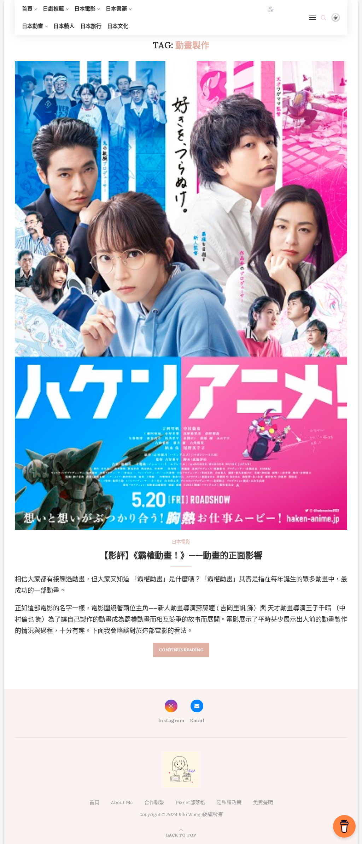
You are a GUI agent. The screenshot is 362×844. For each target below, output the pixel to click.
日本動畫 (32, 26)
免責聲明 (263, 803)
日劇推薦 (53, 9)
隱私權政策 (229, 803)
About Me (122, 803)
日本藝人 (64, 26)
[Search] (323, 17)
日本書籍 (116, 9)
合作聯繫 (154, 803)
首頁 (27, 9)
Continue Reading (181, 649)
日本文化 (117, 26)
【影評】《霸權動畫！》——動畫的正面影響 (181, 555)
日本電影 (84, 9)
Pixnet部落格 (190, 803)
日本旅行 (90, 26)
